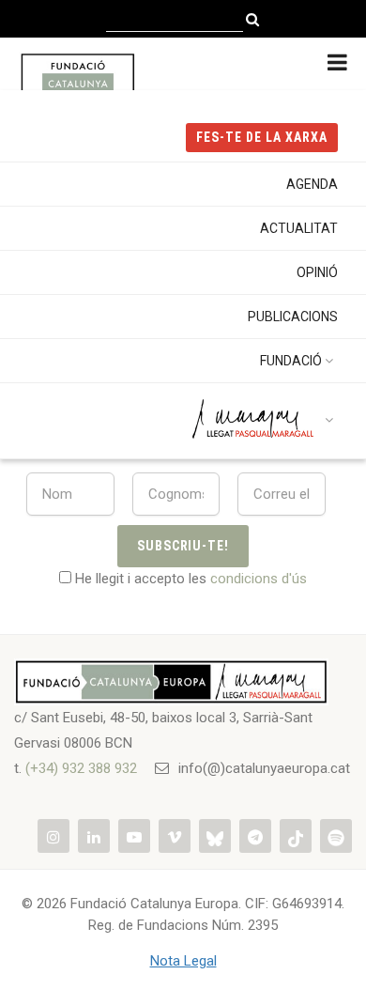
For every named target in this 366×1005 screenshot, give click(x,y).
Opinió (317, 272)
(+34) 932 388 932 (81, 768)
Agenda (312, 184)
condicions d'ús (258, 578)
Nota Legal (183, 960)
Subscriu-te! (183, 545)
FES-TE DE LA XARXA (262, 137)
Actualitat (299, 228)
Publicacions (293, 316)
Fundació (291, 360)
